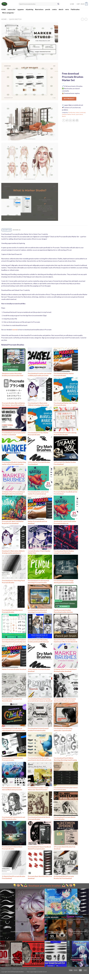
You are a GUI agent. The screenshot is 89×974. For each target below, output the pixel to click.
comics (54, 9)
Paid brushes (75, 9)
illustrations (39, 9)
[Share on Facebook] (63, 120)
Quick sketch (15, 19)
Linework (64, 114)
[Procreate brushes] (4, 4)
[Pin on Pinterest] (73, 120)
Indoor (77, 112)
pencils (47, 9)
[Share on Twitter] (67, 120)
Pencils (73, 114)
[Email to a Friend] (70, 120)
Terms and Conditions (19, 969)
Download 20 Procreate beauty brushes (22, 931)
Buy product (69, 99)
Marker (69, 114)
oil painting (29, 9)
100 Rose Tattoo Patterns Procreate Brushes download (11, 958)
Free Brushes (71, 112)
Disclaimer (32, 969)
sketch (61, 9)
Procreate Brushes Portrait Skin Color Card (78, 932)
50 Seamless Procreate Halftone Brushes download (33, 958)
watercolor (11, 9)
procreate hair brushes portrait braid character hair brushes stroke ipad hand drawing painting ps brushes (56, 960)
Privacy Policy (6, 969)
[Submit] (58, 4)
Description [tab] (6, 230)
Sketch (64, 116)
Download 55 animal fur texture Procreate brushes (55, 932)
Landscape (83, 112)
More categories (8, 13)
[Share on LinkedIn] (77, 120)
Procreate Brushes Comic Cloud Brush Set (67, 905)
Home (4, 19)
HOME (3, 9)
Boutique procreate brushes (45, 885)
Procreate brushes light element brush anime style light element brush (78, 959)
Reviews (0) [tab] (16, 230)
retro (67, 9)
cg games (20, 9)
